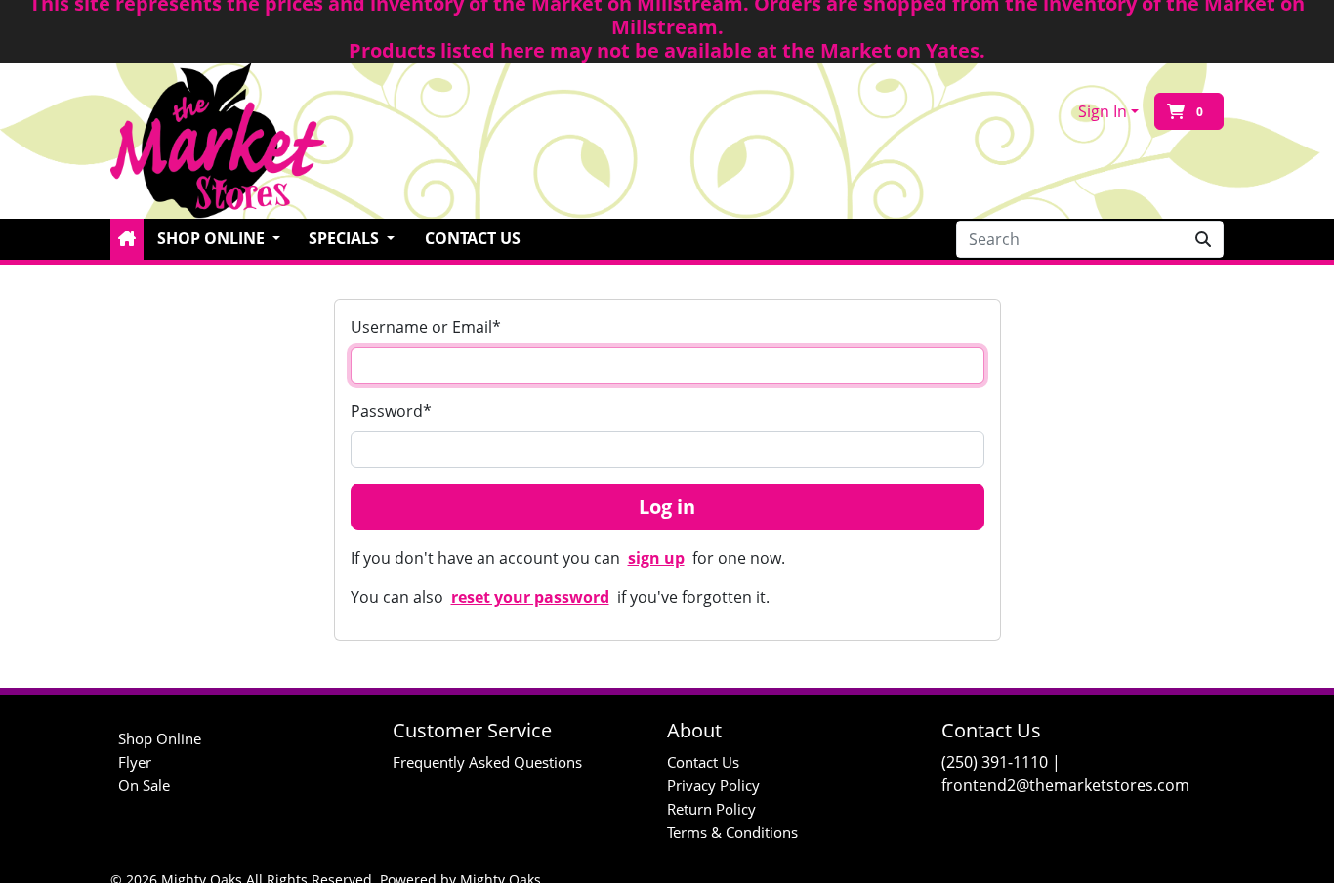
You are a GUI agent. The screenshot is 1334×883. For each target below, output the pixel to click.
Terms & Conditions (732, 832)
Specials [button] (346, 238)
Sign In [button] (1102, 111)
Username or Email (426, 327)
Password (391, 411)
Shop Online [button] (213, 238)
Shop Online (159, 738)
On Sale (144, 785)
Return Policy (711, 809)
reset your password (530, 597)
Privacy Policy (713, 785)
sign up (656, 557)
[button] (127, 239)
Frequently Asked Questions (487, 762)
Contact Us (473, 238)
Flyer (134, 762)
